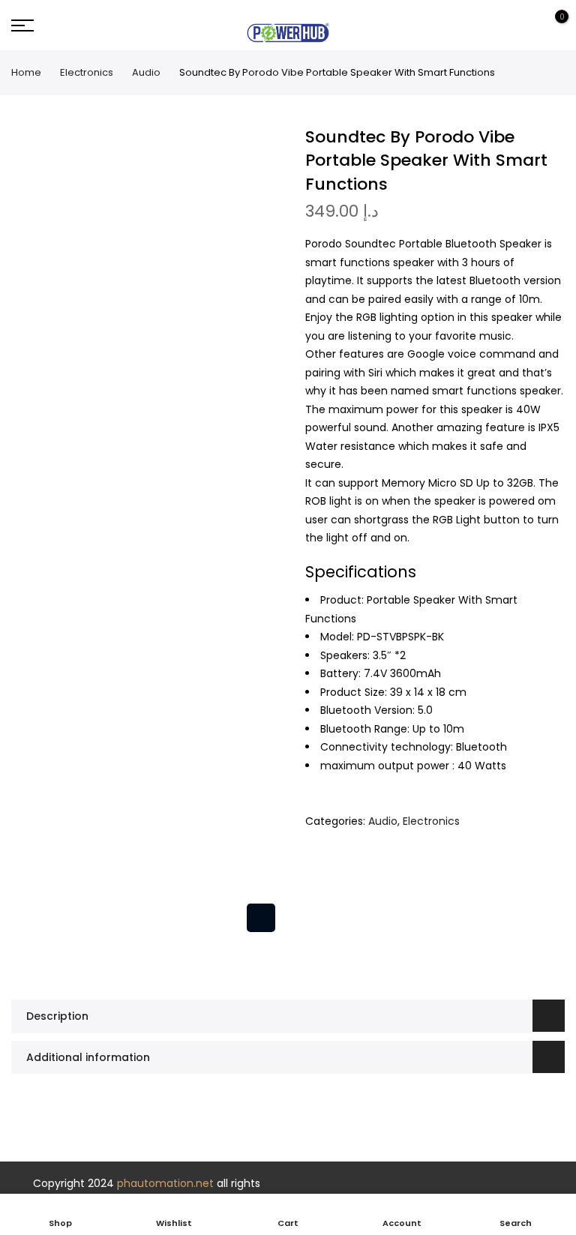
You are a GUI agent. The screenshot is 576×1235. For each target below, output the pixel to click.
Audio (146, 72)
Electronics (86, 72)
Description (57, 1016)
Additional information (88, 1057)
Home (26, 72)
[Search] (499, 25)
